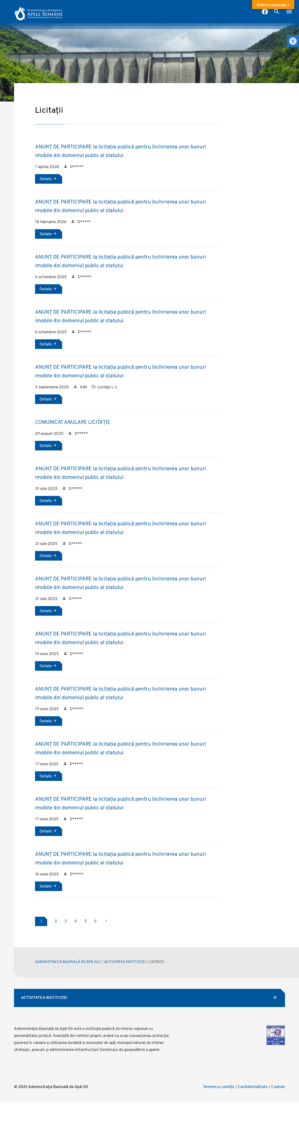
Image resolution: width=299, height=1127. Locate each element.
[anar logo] (38, 12)
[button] (293, 41)
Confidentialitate (252, 1087)
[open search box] (276, 12)
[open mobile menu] (289, 12)
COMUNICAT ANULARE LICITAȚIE (72, 422)
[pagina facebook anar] (265, 12)
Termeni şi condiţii (218, 1087)
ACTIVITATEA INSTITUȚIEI (125, 962)
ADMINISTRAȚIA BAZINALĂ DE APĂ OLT (68, 962)
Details (46, 179)
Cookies (278, 1087)
